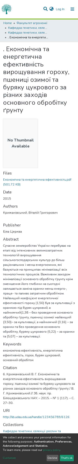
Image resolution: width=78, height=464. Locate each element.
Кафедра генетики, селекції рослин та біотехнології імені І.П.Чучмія (28, 28)
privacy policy (51, 450)
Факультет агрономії (32, 23)
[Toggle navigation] (72, 9)
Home (7, 23)
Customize (9, 458)
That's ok (67, 458)
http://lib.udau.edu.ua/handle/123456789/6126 (36, 417)
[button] (51, 9)
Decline (52, 458)
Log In (60, 9)
